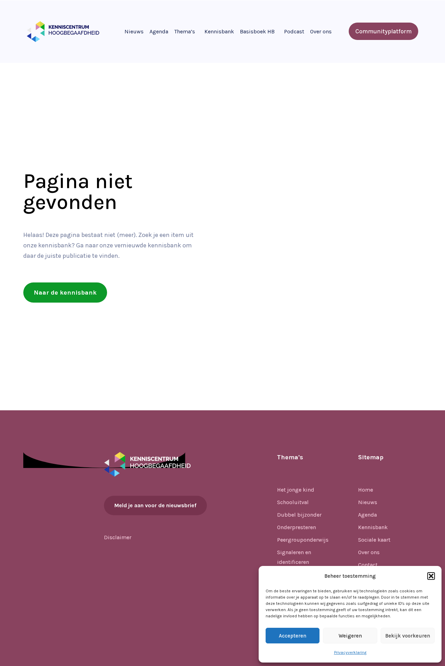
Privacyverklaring (350, 652)
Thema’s (184, 31)
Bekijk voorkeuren (407, 636)
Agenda (158, 31)
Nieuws (134, 31)
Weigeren (350, 636)
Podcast (294, 31)
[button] (431, 576)
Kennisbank (219, 31)
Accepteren (292, 636)
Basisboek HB (257, 31)
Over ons (321, 31)
